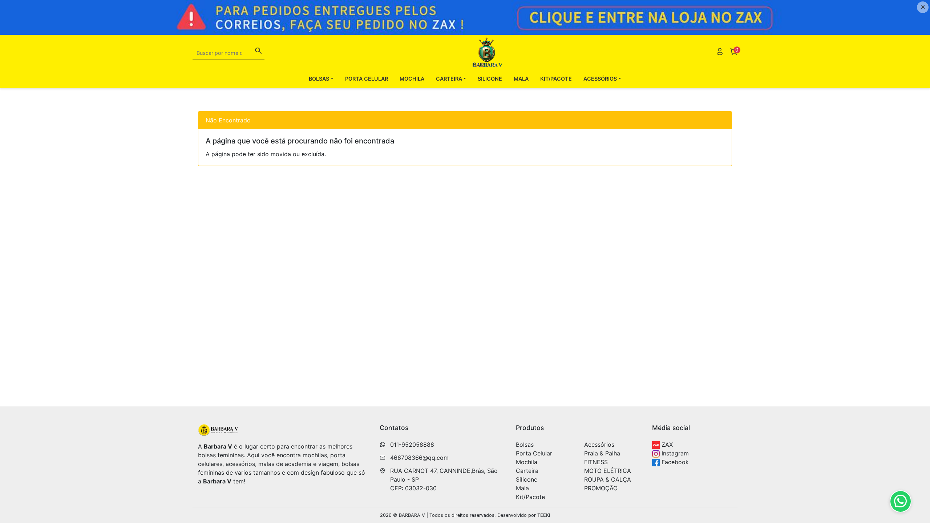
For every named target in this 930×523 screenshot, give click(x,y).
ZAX (666, 444)
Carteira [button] (449, 79)
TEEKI (543, 515)
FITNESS (596, 462)
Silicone (490, 79)
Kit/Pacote (556, 79)
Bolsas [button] (319, 79)
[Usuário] (720, 52)
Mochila (412, 79)
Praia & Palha (602, 453)
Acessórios (599, 444)
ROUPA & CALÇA (607, 479)
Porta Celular (366, 79)
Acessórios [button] (600, 79)
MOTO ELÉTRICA (607, 470)
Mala (521, 79)
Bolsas (525, 444)
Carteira (527, 470)
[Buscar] (258, 51)
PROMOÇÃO (601, 488)
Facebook (674, 462)
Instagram (674, 453)
